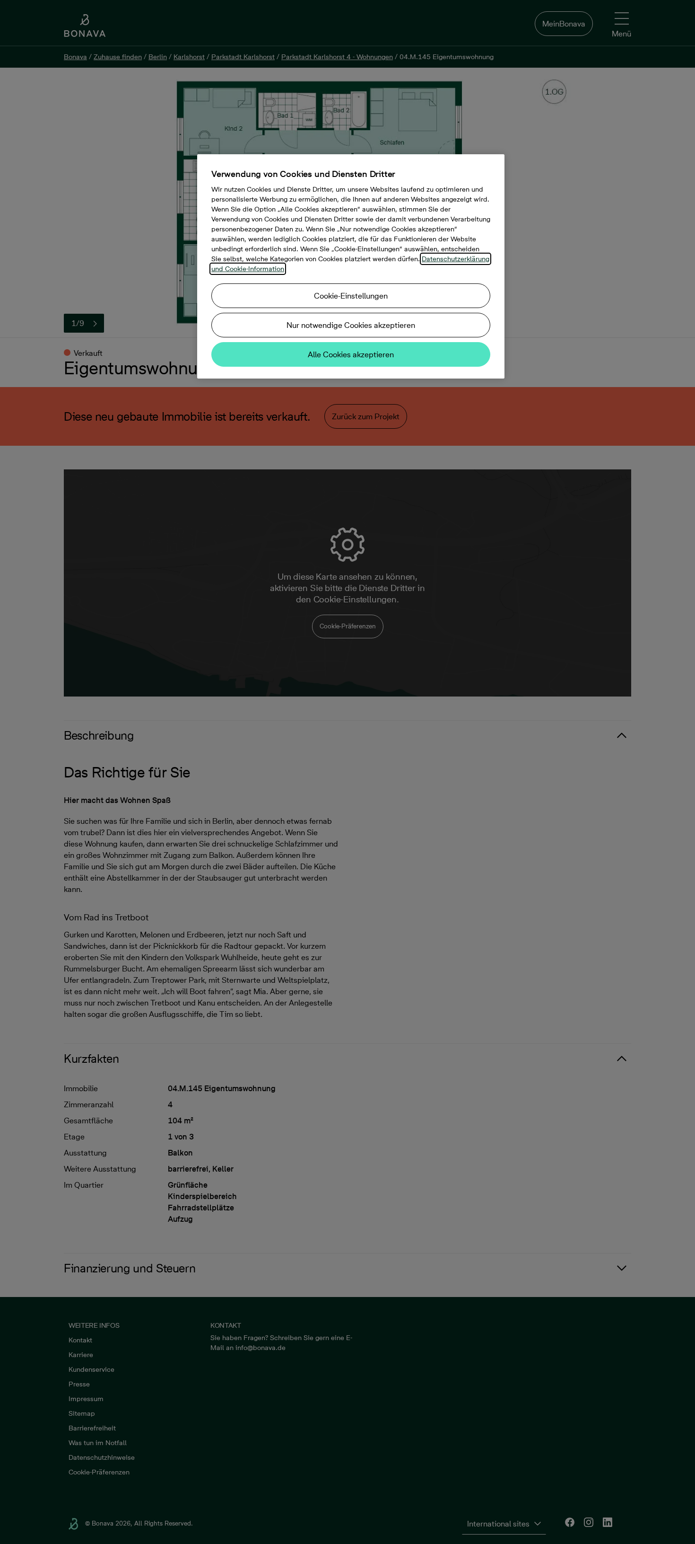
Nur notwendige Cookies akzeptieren (351, 325)
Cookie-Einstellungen (351, 295)
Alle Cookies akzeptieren (351, 354)
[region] (350, 266)
